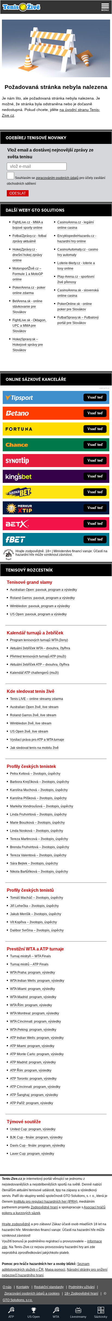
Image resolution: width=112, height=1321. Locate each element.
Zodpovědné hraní (44, 1207)
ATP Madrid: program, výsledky (33, 1062)
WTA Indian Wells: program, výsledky (37, 981)
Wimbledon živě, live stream (30, 723)
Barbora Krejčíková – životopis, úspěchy (39, 782)
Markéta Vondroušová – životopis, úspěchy (41, 806)
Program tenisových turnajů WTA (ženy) (39, 640)
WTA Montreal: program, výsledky (34, 1013)
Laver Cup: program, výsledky (32, 1154)
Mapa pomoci (55, 1269)
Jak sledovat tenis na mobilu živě (34, 748)
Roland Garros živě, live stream (33, 715)
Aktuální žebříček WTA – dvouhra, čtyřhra (40, 648)
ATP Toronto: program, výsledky (33, 1079)
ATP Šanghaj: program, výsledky (34, 1095)
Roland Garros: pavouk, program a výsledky (42, 598)
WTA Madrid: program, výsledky (33, 997)
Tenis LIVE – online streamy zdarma (36, 699)
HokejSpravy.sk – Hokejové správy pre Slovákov (28, 344)
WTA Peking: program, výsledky (33, 1030)
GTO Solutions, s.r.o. (18, 1300)
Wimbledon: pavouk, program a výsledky (40, 606)
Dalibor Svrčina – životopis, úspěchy (37, 930)
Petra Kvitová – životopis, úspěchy (35, 774)
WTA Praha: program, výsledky (32, 972)
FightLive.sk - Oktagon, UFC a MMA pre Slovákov (29, 325)
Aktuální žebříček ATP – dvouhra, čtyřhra (39, 664)
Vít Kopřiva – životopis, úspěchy (33, 922)
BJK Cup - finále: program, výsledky (36, 1137)
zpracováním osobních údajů (57, 178)
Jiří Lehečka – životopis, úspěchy (34, 906)
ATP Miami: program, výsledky (32, 1046)
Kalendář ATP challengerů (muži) (34, 673)
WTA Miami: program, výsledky (32, 989)
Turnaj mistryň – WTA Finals (30, 956)
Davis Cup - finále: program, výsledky (37, 1145)
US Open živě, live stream (29, 731)
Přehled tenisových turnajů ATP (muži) (38, 656)
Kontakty (22, 1287)
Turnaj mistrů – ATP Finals (29, 964)
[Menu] (105, 7)
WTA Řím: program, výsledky (31, 1005)
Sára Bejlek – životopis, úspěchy (34, 863)
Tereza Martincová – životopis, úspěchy (39, 839)
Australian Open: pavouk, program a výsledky (43, 590)
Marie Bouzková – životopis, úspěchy (37, 823)
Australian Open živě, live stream (34, 707)
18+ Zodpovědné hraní (81, 1293)
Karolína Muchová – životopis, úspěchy (39, 790)
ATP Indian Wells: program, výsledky (37, 1038)
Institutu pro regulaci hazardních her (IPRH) (45, 1201)
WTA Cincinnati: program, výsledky (35, 1021)
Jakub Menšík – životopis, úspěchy (35, 914)
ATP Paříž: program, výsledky (31, 1103)
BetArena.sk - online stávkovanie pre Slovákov (27, 306)
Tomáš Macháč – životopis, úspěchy (36, 898)
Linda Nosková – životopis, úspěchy (36, 831)
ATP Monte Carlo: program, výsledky (37, 1054)
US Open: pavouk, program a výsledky (38, 614)
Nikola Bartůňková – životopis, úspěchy (39, 872)
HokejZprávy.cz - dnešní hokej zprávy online (27, 255)
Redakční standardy (49, 1287)
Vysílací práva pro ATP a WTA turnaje (37, 740)
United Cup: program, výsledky (32, 1129)
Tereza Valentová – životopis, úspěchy (38, 855)
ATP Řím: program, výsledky (30, 1070)
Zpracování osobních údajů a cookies (32, 1293)
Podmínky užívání (82, 1287)
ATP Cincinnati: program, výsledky (35, 1087)
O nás (7, 1287)
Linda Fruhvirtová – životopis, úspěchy (38, 814)
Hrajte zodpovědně (16, 1224)
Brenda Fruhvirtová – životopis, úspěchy (39, 847)
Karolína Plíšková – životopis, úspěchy (38, 798)
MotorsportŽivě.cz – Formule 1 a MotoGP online (28, 274)
